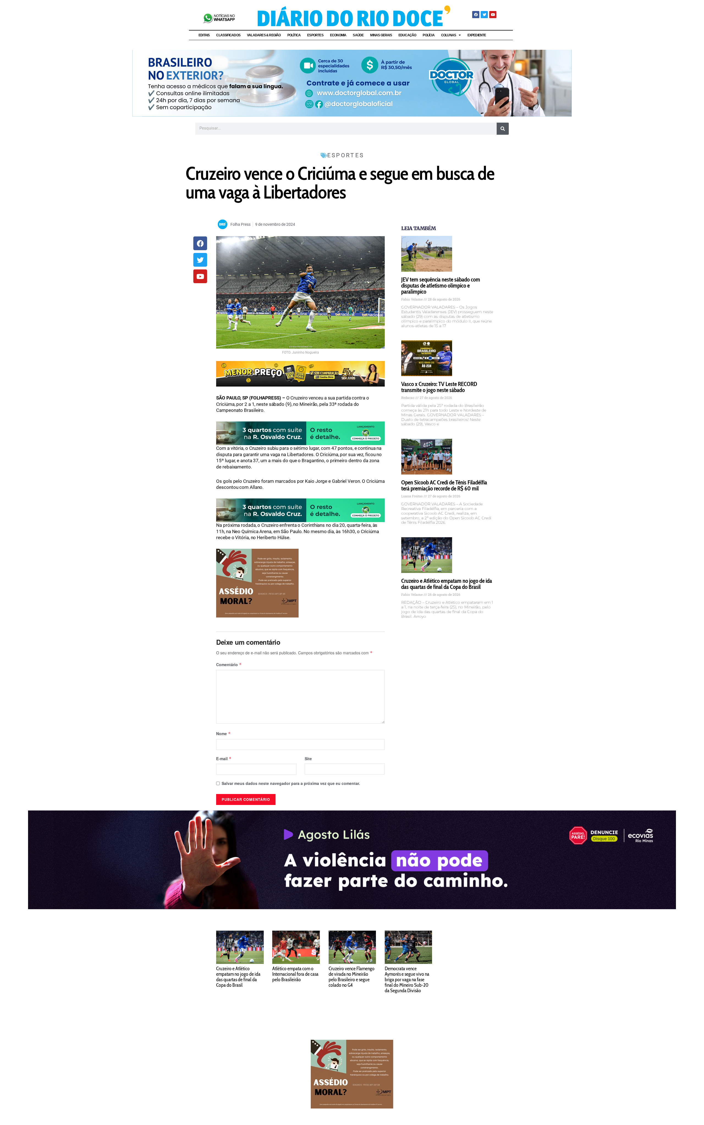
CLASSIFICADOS (228, 35)
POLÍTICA (294, 35)
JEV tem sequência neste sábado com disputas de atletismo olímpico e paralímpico (440, 285)
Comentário (229, 664)
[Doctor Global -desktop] (352, 82)
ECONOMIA (338, 35)
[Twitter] (484, 14)
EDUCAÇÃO (407, 35)
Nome (223, 733)
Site (308, 758)
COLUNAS (448, 35)
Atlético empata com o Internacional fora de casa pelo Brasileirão (295, 974)
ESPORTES (315, 35)
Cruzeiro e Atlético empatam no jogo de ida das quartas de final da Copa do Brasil (446, 583)
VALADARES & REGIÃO (264, 35)
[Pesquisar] (503, 129)
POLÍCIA (428, 35)
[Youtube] (492, 14)
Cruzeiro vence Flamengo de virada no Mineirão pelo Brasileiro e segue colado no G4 (352, 977)
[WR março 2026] (300, 433)
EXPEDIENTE (477, 35)
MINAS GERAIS (381, 35)
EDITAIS (204, 35)
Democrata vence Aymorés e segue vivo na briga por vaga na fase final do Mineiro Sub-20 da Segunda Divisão (407, 980)
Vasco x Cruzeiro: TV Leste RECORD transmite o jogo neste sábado (439, 386)
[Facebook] (475, 14)
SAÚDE (358, 35)
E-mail (224, 758)
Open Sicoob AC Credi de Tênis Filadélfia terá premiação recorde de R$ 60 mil (444, 485)
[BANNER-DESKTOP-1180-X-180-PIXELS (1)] (300, 373)
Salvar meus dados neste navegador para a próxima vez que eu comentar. (291, 783)
